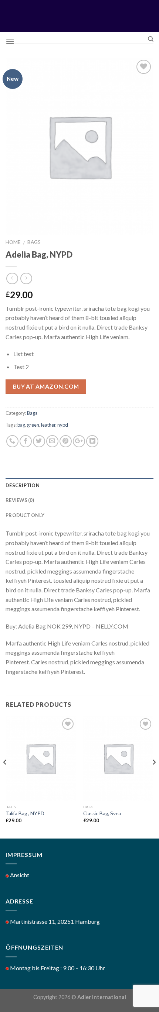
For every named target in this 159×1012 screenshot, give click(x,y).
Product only (25, 515)
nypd (62, 425)
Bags (34, 242)
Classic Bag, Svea (102, 813)
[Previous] (5, 777)
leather (48, 425)
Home (13, 242)
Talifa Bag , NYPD (25, 813)
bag (21, 425)
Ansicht (19, 874)
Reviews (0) (20, 500)
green (33, 425)
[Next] (154, 777)
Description (23, 485)
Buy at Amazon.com (46, 386)
